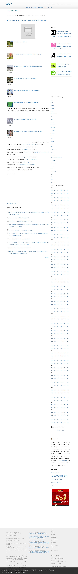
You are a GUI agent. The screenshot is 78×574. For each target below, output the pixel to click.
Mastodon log (53, 537)
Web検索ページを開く (60, 435)
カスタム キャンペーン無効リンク (30, 144)
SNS (19, 559)
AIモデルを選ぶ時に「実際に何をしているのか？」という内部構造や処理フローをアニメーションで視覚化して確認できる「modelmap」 (61, 35)
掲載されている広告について (16, 572)
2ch (51, 100)
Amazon (52, 105)
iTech (52, 543)
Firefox (7, 556)
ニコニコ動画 (10, 567)
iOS (51, 116)
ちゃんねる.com (69, 3)
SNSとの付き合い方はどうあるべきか (13, 540)
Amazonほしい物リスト (56, 482)
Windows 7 (8, 563)
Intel (20, 556)
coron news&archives (55, 539)
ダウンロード (53, 163)
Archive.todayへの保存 (27, 162)
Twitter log (53, 534)
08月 (55, 193)
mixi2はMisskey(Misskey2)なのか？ (12, 535)
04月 (61, 190)
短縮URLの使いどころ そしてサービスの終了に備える (16, 537)
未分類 (52, 174)
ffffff (25, 555)
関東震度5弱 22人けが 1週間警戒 (20, 41)
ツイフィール (53, 553)
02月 (55, 190)
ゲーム (16, 565)
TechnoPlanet (53, 542)
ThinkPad (25, 559)
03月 (58, 190)
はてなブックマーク (54, 550)
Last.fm (52, 549)
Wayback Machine (28, 152)
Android (52, 108)
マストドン (16, 567)
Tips (51, 138)
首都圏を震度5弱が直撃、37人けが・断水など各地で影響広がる (26, 102)
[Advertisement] (28, 189)
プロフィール (53, 171)
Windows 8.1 (12, 563)
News (40, 3)
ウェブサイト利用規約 (5, 572)
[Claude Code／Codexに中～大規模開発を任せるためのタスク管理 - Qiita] (53, 72)
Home (36, 3)
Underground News (55, 546)
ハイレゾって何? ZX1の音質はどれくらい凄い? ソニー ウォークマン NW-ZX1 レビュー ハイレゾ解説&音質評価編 (16, 549)
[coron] (9, 4)
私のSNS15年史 (9, 541)
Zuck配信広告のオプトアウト (56, 563)
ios (21, 556)
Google (14, 556)
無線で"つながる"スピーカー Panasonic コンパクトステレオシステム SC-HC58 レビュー (16, 547)
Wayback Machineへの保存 (31, 159)
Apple (52, 111)
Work (44, 3)
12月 (68, 193)
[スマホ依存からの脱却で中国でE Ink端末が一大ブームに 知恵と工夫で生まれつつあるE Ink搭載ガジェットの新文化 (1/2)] (53, 55)
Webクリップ (53, 149)
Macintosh (11, 558)
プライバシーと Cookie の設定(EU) (57, 558)
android (12, 555)
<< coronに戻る (11, 203)
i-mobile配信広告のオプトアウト (57, 564)
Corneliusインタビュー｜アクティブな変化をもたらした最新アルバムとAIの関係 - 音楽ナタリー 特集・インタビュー (61, 46)
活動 (52, 177)
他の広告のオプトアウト (55, 560)
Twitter (53, 3)
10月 (61, 193)
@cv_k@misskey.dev (63, 460)
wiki (51, 152)
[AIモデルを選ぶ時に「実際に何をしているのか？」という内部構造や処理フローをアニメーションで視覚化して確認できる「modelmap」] (53, 32)
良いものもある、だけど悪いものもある (13, 533)
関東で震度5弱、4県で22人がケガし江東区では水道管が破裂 (25, 78)
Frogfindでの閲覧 (26, 157)
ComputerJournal (54, 545)
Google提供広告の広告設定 (56, 556)
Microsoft (53, 130)
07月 (52, 193)
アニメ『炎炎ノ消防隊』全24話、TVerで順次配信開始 (19, 239)
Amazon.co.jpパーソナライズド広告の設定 (59, 566)
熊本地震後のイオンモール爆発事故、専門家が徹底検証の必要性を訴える (28, 66)
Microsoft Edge (10, 559)
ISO (25, 556)
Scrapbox (53, 533)
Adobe (52, 102)
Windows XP (11, 565)
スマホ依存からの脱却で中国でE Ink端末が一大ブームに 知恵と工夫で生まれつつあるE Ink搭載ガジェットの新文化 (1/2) (61, 56)
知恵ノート (53, 182)
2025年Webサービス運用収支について (13, 532)
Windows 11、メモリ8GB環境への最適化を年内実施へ (19, 217)
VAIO (52, 144)
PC (17, 559)
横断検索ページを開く (60, 430)
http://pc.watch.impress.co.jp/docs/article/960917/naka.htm (26, 20)
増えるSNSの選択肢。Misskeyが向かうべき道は (15, 538)
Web (52, 146)
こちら (26, 167)
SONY (21, 559)
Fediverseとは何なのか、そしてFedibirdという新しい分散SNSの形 (16, 544)
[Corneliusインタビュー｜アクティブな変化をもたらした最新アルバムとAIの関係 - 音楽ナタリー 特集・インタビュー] (53, 45)
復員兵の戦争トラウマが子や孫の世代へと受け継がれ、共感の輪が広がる (28, 131)
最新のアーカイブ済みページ (43, 152)
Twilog (52, 531)
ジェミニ (20, 565)
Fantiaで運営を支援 (59, 476)
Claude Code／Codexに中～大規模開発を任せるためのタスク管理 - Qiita (63, 73)
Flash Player (10, 556)
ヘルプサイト (53, 485)
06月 (68, 190)
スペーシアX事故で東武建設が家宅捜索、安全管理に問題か (25, 119)
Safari (52, 135)
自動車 (20, 567)
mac (8, 558)
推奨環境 (24, 572)
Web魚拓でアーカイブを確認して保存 (27, 164)
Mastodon (63, 3)
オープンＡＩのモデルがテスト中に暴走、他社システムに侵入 (21, 230)
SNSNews (53, 540)
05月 (65, 190)
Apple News (53, 536)
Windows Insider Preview (56, 157)
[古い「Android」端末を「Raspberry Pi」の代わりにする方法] (53, 65)
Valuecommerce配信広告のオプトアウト (58, 561)
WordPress (53, 160)
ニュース (52, 168)
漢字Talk (52, 179)
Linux (52, 119)
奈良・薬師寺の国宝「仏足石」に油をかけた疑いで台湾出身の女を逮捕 (27, 54)
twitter (8, 561)
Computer (23, 555)
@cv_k (59, 463)
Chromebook (53, 113)
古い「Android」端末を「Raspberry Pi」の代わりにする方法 (63, 65)
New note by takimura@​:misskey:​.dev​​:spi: (37, 532)
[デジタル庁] (54, 470)
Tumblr (52, 552)
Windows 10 (18, 564)
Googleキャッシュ (26, 149)
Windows (53, 155)
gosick (17, 556)
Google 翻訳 (25, 147)
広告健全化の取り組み (55, 473)
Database (48, 3)
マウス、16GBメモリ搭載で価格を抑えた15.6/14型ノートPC (20, 221)
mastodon (19, 558)
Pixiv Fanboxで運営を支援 (56, 479)
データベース (53, 166)
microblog (53, 127)
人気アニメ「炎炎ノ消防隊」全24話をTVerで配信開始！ (20, 247)
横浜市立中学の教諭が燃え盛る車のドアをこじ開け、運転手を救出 (27, 90)
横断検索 (47, 257)
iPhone (23, 556)
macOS (52, 122)
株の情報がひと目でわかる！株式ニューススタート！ (39, 7)
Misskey (57, 3)
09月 (58, 193)
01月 (52, 190)
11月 (65, 193)
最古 (35, 152)
